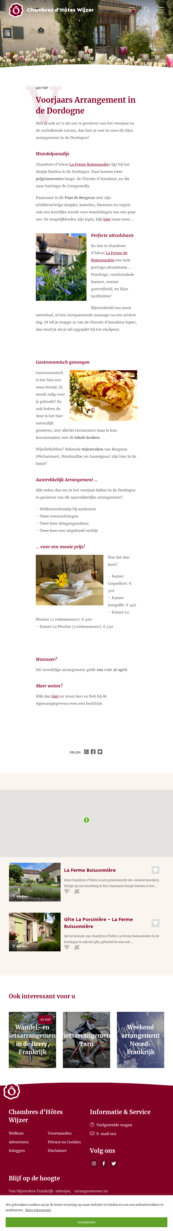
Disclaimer (57, 1150)
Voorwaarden (60, 1133)
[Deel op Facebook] (94, 752)
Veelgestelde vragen (114, 1125)
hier (107, 219)
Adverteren (19, 1142)
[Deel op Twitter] (100, 752)
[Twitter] (114, 1164)
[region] (86, 1213)
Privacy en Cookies (64, 1142)
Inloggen (17, 1150)
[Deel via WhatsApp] (87, 752)
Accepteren (86, 1222)
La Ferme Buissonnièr (88, 164)
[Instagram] (94, 1164)
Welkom (16, 1133)
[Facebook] (104, 1164)
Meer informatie (38, 1210)
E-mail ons (106, 1133)
